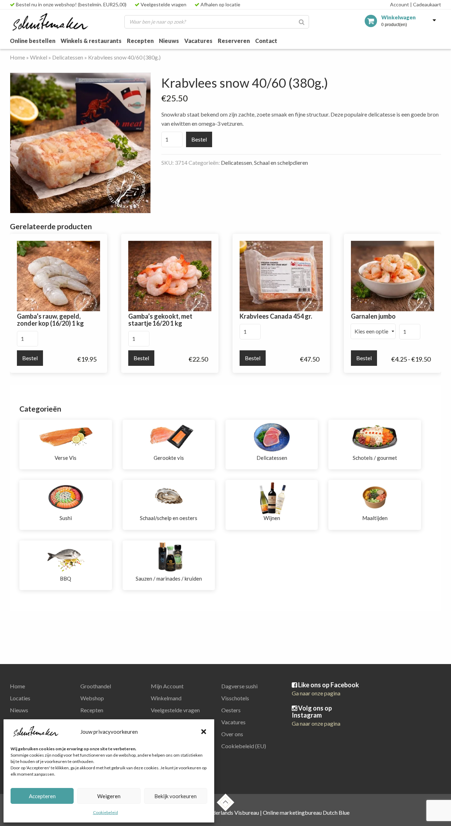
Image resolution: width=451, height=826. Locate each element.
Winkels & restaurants (91, 40)
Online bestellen (32, 40)
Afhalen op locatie (219, 4)
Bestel (199, 139)
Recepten (140, 40)
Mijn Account (167, 686)
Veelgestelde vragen (163, 4)
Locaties (20, 698)
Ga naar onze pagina (316, 693)
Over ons (232, 734)
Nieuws (169, 40)
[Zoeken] (302, 21)
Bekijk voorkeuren (175, 796)
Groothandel (95, 686)
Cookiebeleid (105, 812)
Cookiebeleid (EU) (243, 746)
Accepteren (42, 796)
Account (399, 4)
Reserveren (234, 40)
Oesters (231, 710)
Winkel (38, 57)
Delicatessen (67, 57)
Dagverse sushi (239, 686)
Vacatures (198, 40)
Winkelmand (166, 698)
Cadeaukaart (425, 4)
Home (17, 57)
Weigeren (109, 796)
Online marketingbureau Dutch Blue (306, 812)
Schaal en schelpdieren (281, 162)
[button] (203, 731)
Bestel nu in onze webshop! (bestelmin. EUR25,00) (70, 4)
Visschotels (235, 698)
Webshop (92, 698)
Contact (266, 40)
